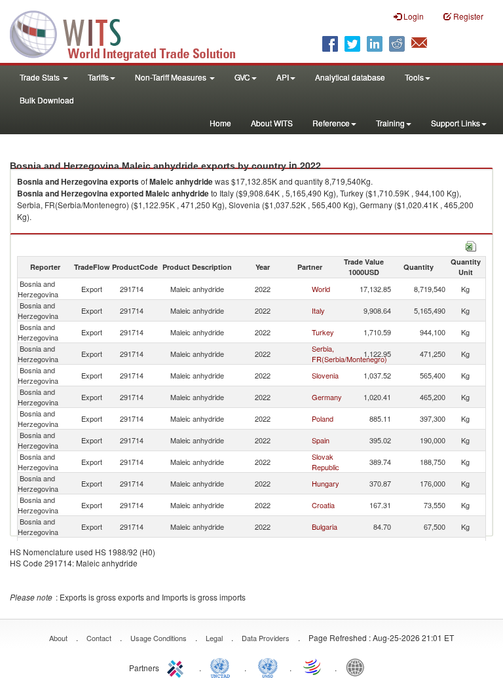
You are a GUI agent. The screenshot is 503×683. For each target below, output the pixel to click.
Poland (322, 418)
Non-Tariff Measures (171, 77)
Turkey (323, 332)
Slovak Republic (325, 461)
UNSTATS (268, 667)
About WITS (272, 122)
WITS (131, 32)
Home (220, 122)
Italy (318, 310)
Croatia (323, 505)
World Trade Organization (313, 667)
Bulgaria (324, 526)
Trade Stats (41, 77)
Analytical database (350, 77)
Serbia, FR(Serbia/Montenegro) (349, 353)
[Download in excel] (471, 244)
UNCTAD (223, 667)
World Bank (358, 667)
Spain (320, 440)
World (321, 289)
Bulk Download (47, 99)
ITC (177, 667)
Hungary (325, 483)
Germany (327, 397)
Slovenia (325, 375)
